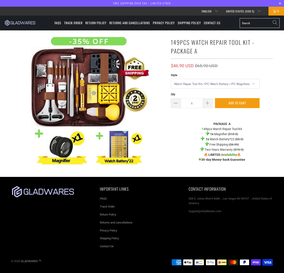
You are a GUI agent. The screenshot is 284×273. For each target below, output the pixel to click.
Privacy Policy (108, 230)
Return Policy (108, 214)
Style (174, 75)
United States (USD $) (240, 11)
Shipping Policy (109, 238)
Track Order (107, 206)
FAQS (103, 198)
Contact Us (107, 246)
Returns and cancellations (116, 222)
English (207, 11)
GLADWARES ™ (31, 261)
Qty (173, 94)
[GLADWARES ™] (20, 23)
